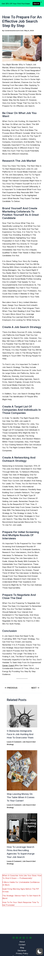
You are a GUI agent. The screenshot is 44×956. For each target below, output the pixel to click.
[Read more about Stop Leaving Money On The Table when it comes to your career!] (22, 770)
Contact (22, 944)
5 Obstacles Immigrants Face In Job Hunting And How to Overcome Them (20, 734)
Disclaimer (22, 950)
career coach (8, 665)
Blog (22, 947)
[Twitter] (20, 938)
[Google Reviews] (27, 938)
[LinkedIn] (14, 938)
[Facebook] (17, 938)
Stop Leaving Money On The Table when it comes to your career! (20, 797)
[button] (39, 951)
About (22, 942)
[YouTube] (30, 938)
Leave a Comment (14, 742)
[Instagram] (24, 938)
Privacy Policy (22, 953)
